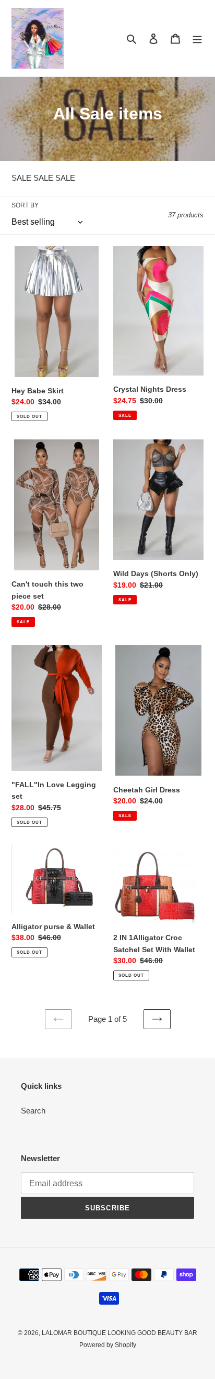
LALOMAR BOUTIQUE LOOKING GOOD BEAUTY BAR (119, 1333)
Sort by (25, 205)
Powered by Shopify (107, 1345)
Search (33, 1110)
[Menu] (197, 38)
